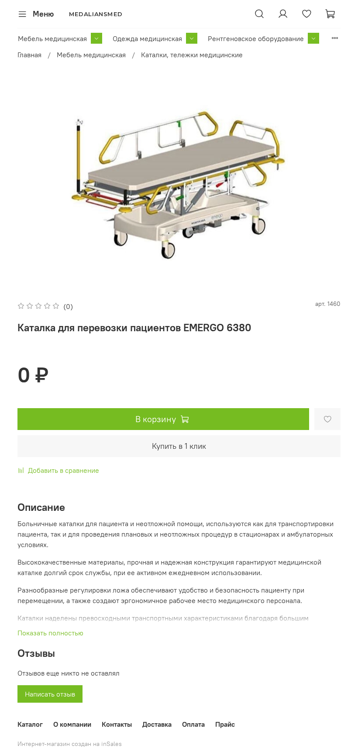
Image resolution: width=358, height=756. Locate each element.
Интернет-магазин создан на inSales (69, 744)
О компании (72, 724)
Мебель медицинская (52, 38)
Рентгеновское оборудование (256, 38)
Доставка (157, 724)
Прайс (225, 724)
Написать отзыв (50, 694)
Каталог (30, 724)
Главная (29, 54)
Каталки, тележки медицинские (192, 54)
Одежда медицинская (147, 38)
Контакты (117, 724)
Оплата (193, 724)
